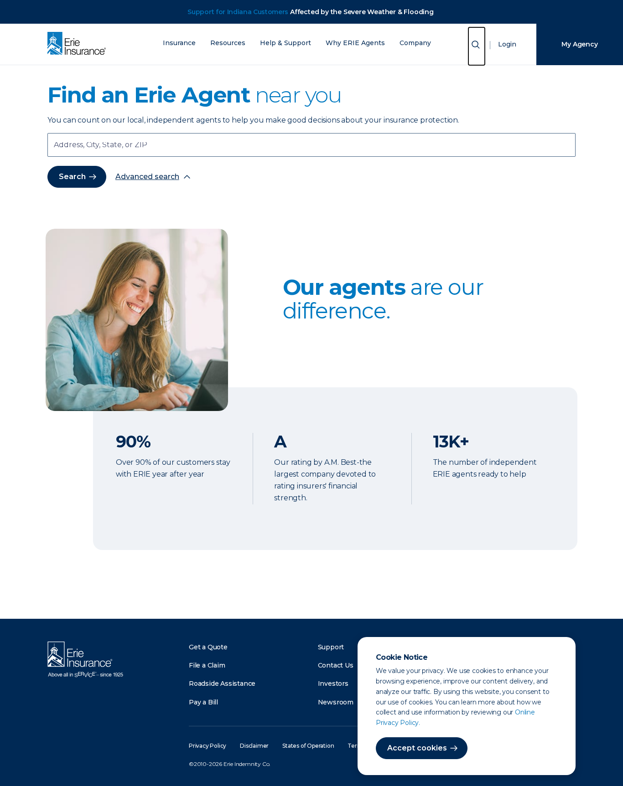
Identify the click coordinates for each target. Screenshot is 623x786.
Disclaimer (254, 745)
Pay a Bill (203, 702)
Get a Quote (208, 647)
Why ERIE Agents (355, 43)
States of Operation (308, 745)
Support (331, 647)
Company (415, 43)
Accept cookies (417, 748)
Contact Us (335, 665)
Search (72, 176)
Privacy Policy (207, 745)
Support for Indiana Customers (237, 12)
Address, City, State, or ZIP (100, 145)
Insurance (179, 43)
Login (507, 44)
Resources (227, 43)
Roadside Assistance (222, 683)
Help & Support (285, 43)
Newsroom (335, 702)
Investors (333, 683)
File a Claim (207, 665)
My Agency (579, 44)
